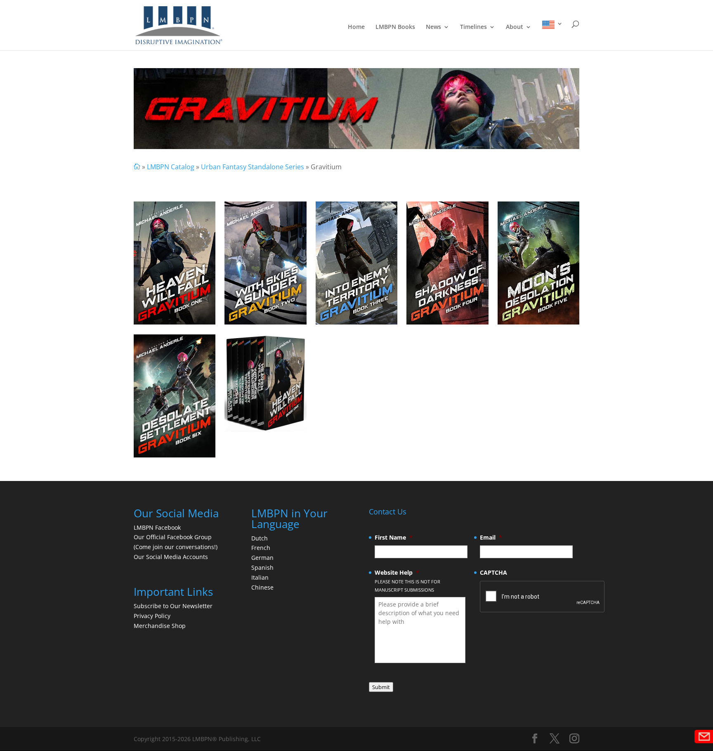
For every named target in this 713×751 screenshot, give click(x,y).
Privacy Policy (152, 616)
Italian (260, 577)
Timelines (473, 27)
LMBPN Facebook (158, 527)
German (262, 557)
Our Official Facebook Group (173, 537)
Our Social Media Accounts (171, 557)
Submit (381, 687)
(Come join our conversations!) (175, 547)
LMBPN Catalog (170, 166)
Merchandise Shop (160, 626)
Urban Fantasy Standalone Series (252, 166)
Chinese (262, 587)
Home (356, 27)
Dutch (259, 538)
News (433, 27)
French (260, 548)
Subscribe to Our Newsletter (173, 606)
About (514, 27)
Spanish (262, 567)
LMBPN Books (395, 27)
